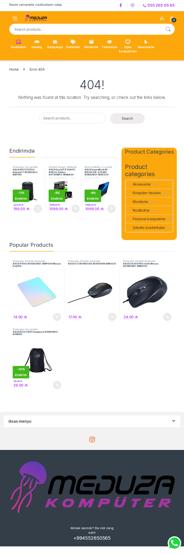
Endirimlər (73, 47)
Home (13, 69)
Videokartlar (71, 167)
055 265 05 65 (161, 5)
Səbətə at (36, 209)
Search (168, 29)
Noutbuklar (18, 47)
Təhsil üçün (109, 47)
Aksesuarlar (146, 47)
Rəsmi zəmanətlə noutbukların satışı (35, 4)
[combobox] (85, 29)
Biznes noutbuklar (92, 167)
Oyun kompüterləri (128, 49)
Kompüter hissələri (57, 167)
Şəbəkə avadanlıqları (149, 227)
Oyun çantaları (31, 167)
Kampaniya (55, 47)
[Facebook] (121, 5)
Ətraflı (111, 317)
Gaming (36, 47)
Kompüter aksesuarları (35, 261)
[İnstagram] (133, 5)
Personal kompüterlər (149, 219)
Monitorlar (91, 47)
